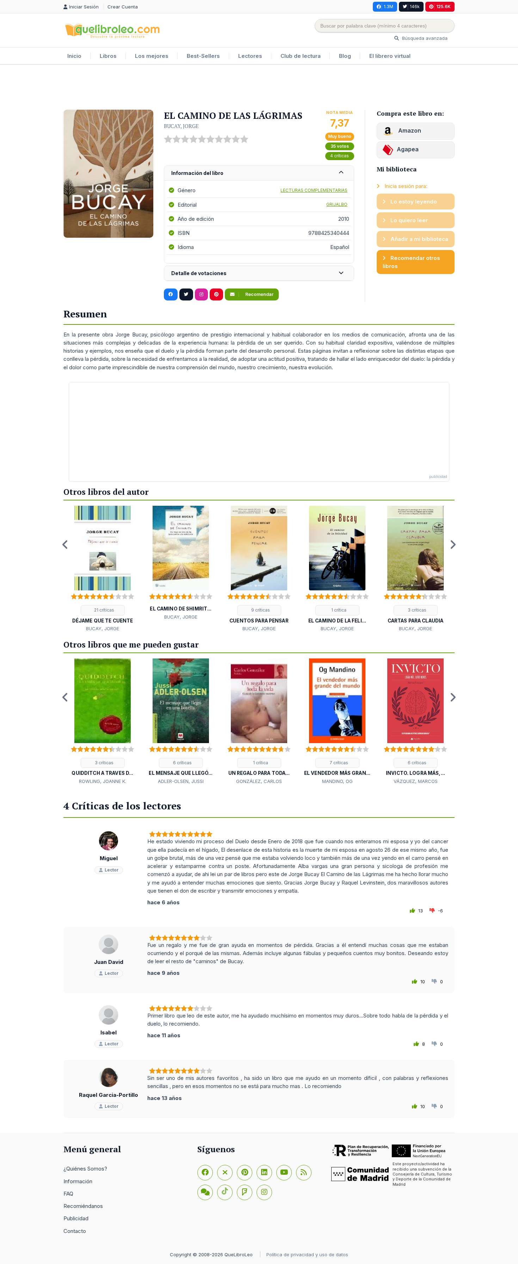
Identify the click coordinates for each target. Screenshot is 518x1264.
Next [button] (452, 544)
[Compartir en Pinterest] (216, 294)
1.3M (388, 6)
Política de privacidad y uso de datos (307, 1254)
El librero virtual (390, 56)
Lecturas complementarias (313, 190)
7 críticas (338, 762)
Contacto (74, 1231)
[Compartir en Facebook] (171, 294)
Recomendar (258, 294)
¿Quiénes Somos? (85, 1168)
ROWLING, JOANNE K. (102, 781)
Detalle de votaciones (199, 273)
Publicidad (75, 1218)
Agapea (408, 149)
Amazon (409, 130)
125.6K (443, 6)
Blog (345, 56)
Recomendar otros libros (411, 262)
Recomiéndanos (83, 1206)
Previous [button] (65, 544)
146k (415, 6)
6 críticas (182, 762)
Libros (108, 56)
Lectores (250, 56)
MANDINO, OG (337, 781)
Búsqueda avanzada (424, 38)
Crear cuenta (122, 7)
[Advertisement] (259, 88)
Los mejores (151, 56)
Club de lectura (300, 56)
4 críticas (339, 155)
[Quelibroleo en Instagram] (201, 294)
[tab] (259, 173)
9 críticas (260, 610)
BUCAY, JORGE (181, 125)
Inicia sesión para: (405, 186)
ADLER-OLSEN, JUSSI (181, 781)
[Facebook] (205, 1172)
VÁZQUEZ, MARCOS (416, 781)
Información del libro (197, 173)
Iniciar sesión (84, 7)
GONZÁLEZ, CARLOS (259, 781)
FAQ (68, 1193)
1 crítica (338, 610)
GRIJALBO (336, 204)
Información (77, 1181)
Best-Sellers (203, 56)
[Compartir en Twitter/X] (186, 294)
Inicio (74, 56)
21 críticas (103, 610)
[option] (102, 569)
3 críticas (416, 610)
